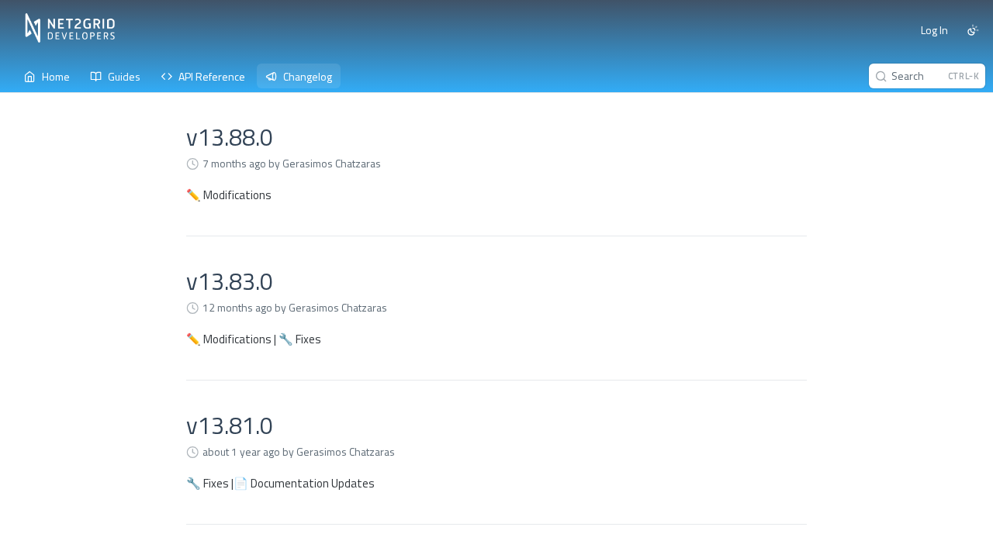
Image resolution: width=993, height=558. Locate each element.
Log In (934, 30)
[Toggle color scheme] (972, 30)
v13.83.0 (229, 281)
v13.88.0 (229, 137)
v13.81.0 (229, 425)
